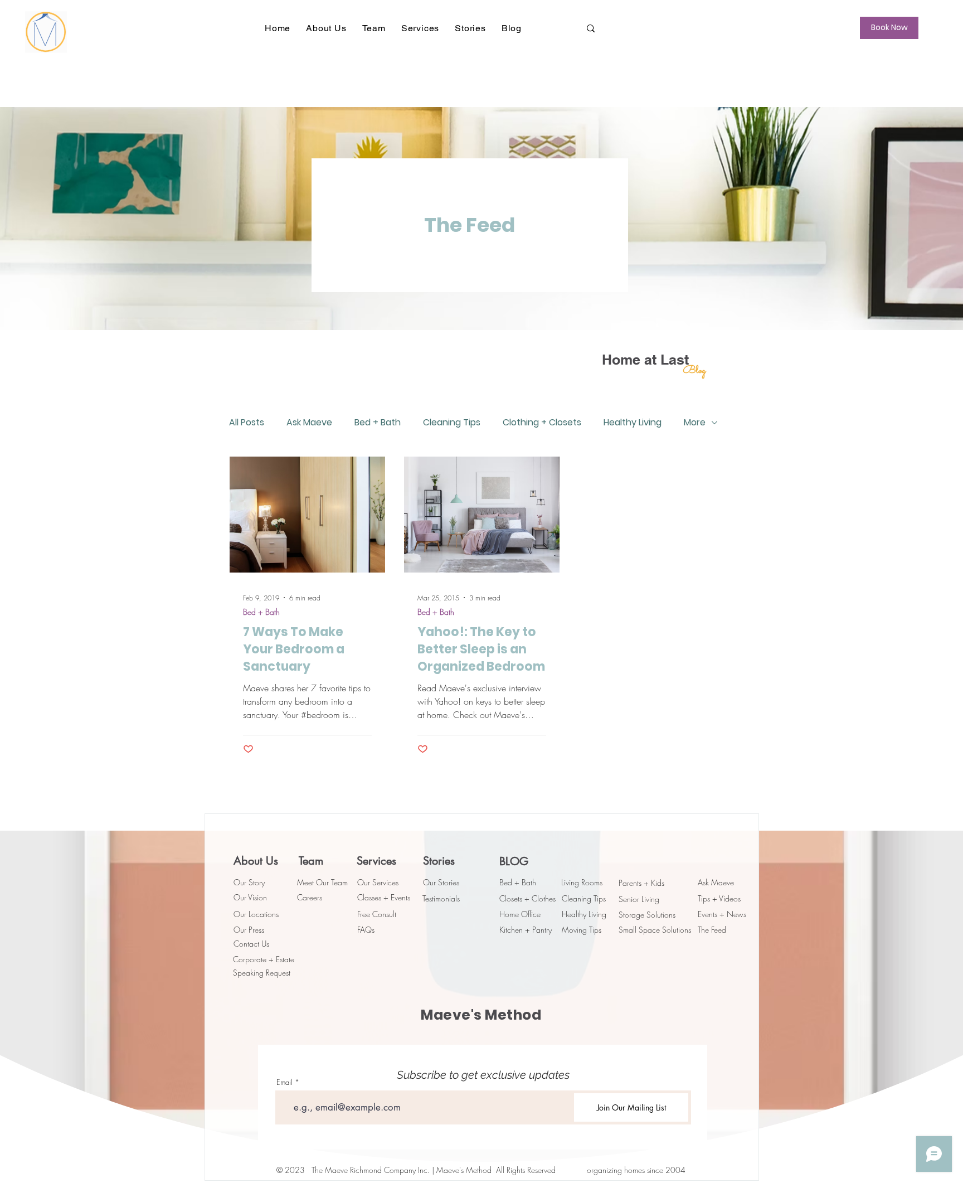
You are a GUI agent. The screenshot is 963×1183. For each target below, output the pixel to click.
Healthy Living (633, 422)
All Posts (246, 422)
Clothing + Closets (542, 422)
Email (284, 1082)
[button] (326, 28)
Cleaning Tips (451, 422)
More (695, 422)
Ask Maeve (309, 422)
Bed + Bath (377, 422)
